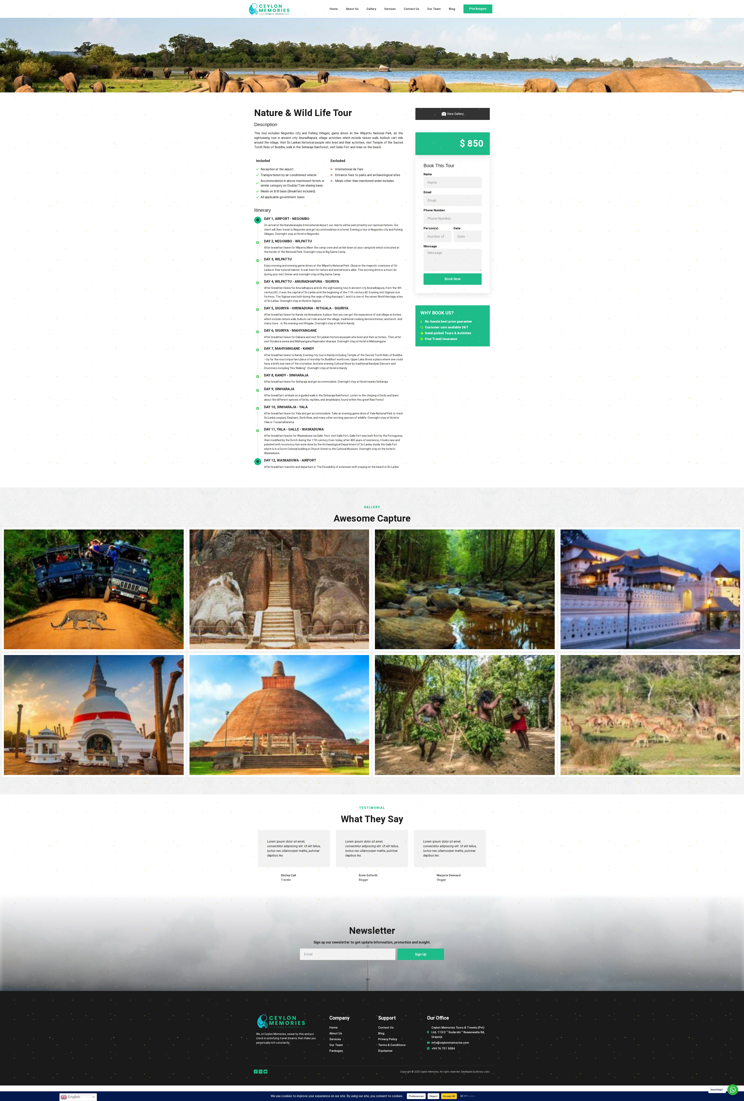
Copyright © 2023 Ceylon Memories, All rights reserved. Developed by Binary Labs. (445, 1071)
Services (390, 9)
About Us (352, 9)
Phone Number (434, 210)
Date (457, 228)
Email (427, 192)
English (73, 1097)
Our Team (434, 9)
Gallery (371, 9)
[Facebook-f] (256, 1071)
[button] (254, 856)
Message (430, 246)
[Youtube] (265, 1071)
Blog (452, 9)
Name (428, 174)
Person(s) (431, 228)
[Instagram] (261, 1071)
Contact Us (411, 9)
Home (334, 9)
